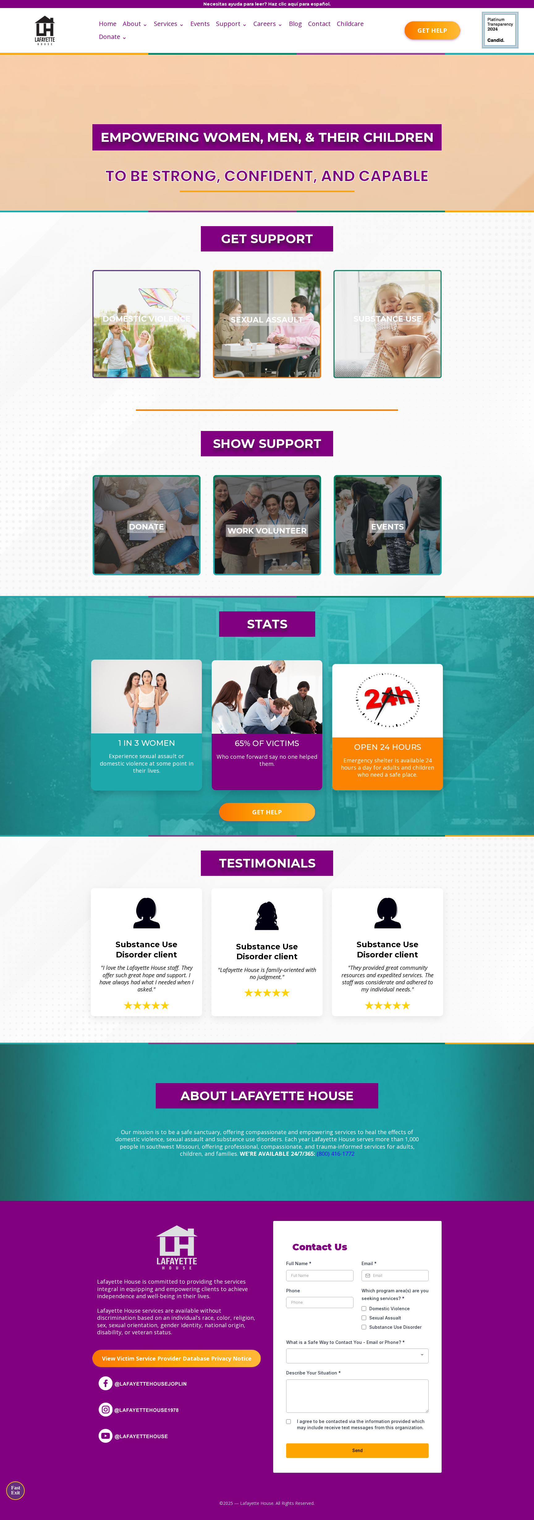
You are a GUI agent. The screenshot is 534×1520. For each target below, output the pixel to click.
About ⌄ (135, 23)
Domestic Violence (389, 1308)
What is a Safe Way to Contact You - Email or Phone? (345, 1342)
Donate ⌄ (113, 36)
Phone (293, 1290)
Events (200, 23)
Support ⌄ (231, 23)
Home (108, 23)
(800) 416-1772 (335, 1153)
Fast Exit (15, 1490)
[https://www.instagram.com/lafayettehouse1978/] (145, 1409)
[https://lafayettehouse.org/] (44, 29)
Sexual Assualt (385, 1317)
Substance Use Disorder (395, 1327)
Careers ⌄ (268, 23)
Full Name (299, 1263)
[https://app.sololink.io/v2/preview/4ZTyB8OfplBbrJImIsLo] (177, 1246)
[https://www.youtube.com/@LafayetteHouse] (145, 1435)
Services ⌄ (169, 23)
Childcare (350, 23)
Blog (295, 23)
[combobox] (357, 1356)
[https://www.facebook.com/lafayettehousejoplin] (145, 1382)
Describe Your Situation (313, 1372)
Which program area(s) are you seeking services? (395, 1294)
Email (369, 1263)
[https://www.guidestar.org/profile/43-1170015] (500, 29)
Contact (319, 23)
